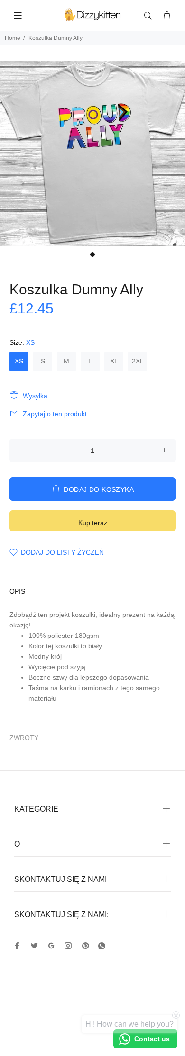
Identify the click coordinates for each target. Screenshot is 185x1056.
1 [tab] (92, 254)
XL (114, 361)
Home (12, 38)
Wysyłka (35, 396)
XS (19, 361)
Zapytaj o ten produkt (55, 414)
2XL (138, 361)
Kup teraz (92, 523)
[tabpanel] (92, 153)
